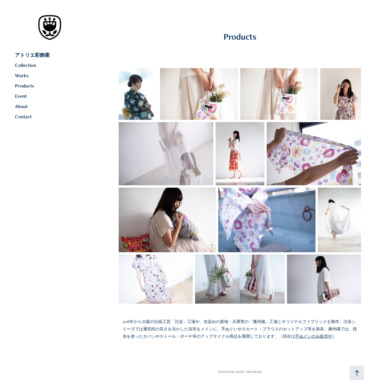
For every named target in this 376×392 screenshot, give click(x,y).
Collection (25, 65)
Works (21, 75)
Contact (23, 116)
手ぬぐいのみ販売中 (313, 336)
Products (24, 86)
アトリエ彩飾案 (32, 55)
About (21, 106)
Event (21, 96)
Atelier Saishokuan (248, 371)
